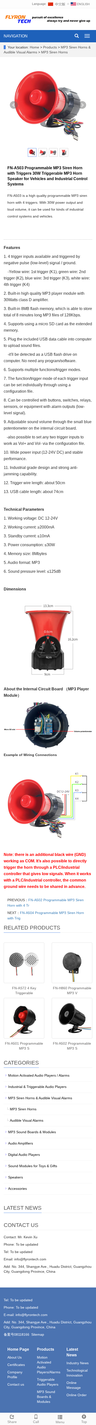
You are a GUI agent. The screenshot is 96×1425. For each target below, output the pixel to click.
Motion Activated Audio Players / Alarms (38, 1075)
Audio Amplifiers (20, 1143)
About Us (14, 1357)
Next (82, 105)
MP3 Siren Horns (54, 52)
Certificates (16, 1365)
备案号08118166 (16, 1334)
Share (12, 1422)
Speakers (15, 1177)
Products (50, 47)
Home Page (18, 1349)
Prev (14, 105)
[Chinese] (56, 4)
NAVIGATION (16, 36)
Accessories (17, 1189)
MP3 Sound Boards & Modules (32, 1132)
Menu (60, 1422)
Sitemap (37, 1334)
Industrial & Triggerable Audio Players (37, 1087)
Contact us (15, 1384)
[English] (80, 4)
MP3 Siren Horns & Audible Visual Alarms (40, 1098)
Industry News (77, 1363)
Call (36, 1422)
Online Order (76, 1395)
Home (34, 47)
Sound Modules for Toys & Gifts (32, 1166)
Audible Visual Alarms (26, 1120)
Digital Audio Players (24, 1155)
